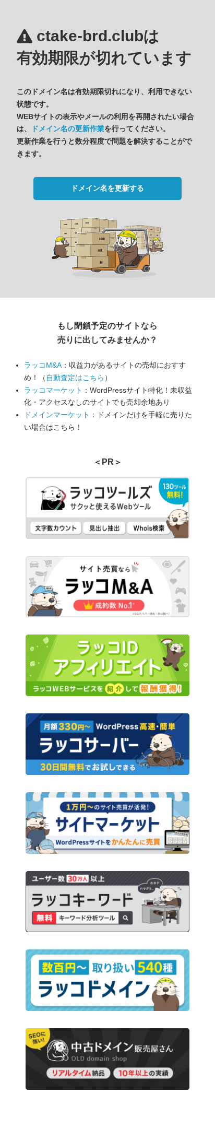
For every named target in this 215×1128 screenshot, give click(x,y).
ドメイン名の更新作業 (67, 128)
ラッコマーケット (53, 390)
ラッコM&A (43, 365)
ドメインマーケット (57, 414)
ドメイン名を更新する (107, 188)
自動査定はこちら (75, 377)
